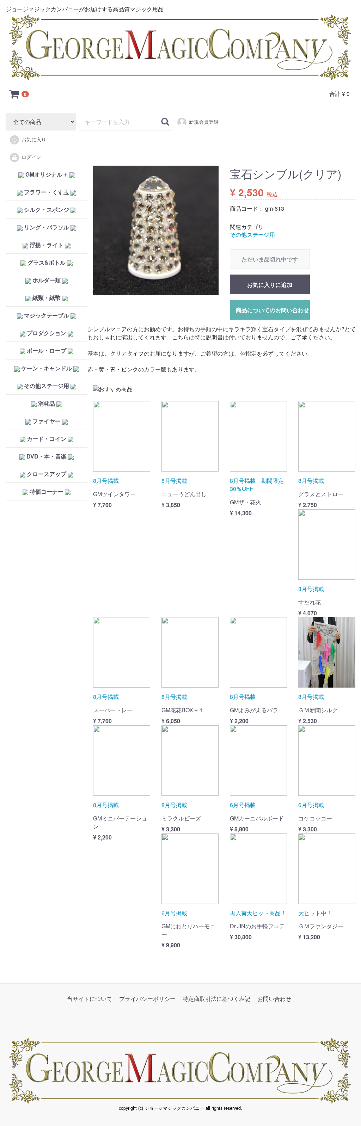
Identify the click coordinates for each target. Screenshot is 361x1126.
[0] (14, 93)
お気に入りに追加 (269, 285)
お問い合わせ (274, 999)
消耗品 (46, 403)
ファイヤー (46, 421)
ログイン (31, 156)
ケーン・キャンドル (46, 368)
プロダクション (46, 333)
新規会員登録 (204, 121)
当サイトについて (89, 999)
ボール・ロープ (46, 350)
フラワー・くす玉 (47, 192)
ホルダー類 (46, 280)
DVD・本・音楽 (46, 456)
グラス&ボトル (46, 262)
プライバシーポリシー (147, 999)
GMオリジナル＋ (46, 174)
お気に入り (34, 139)
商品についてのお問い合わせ (272, 310)
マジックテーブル (47, 315)
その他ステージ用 (47, 386)
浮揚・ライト (46, 245)
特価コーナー (46, 491)
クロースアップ (46, 474)
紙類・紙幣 (46, 298)
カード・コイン (46, 439)
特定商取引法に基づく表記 (216, 999)
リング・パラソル (47, 227)
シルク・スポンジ (47, 209)
